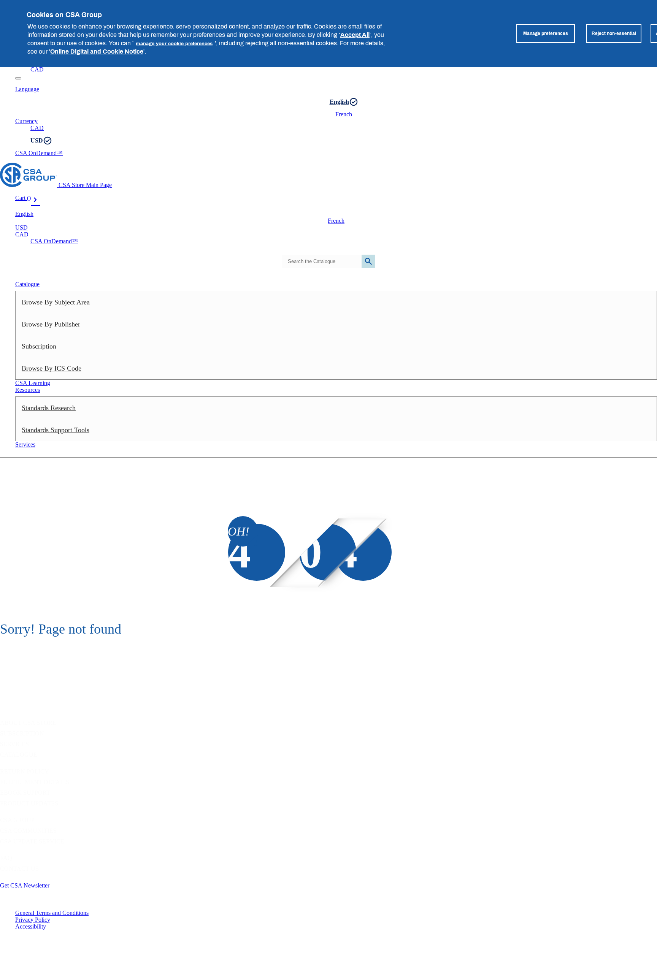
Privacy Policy (32, 919)
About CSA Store (28, 722)
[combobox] (327, 261)
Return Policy (24, 771)
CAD (37, 69)
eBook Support (25, 792)
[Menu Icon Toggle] (18, 78)
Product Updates (29, 803)
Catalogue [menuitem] (27, 284)
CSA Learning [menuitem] (32, 383)
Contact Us (19, 868)
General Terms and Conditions (52, 913)
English (339, 101)
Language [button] (27, 89)
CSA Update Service (32, 841)
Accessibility (30, 926)
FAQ (6, 858)
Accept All (355, 34)
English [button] (24, 214)
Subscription (22, 733)
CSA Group (17, 820)
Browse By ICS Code (51, 368)
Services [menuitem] (25, 444)
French (343, 114)
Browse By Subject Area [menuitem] (56, 302)
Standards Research (49, 408)
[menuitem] (336, 368)
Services (14, 744)
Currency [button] (26, 121)
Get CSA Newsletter (24, 885)
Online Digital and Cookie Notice (96, 51)
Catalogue (18, 754)
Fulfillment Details (34, 782)
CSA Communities (28, 830)
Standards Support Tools (55, 430)
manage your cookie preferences (174, 43)
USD (36, 140)
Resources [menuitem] (27, 390)
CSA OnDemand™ (39, 153)
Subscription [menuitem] (39, 346)
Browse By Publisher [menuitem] (51, 324)
